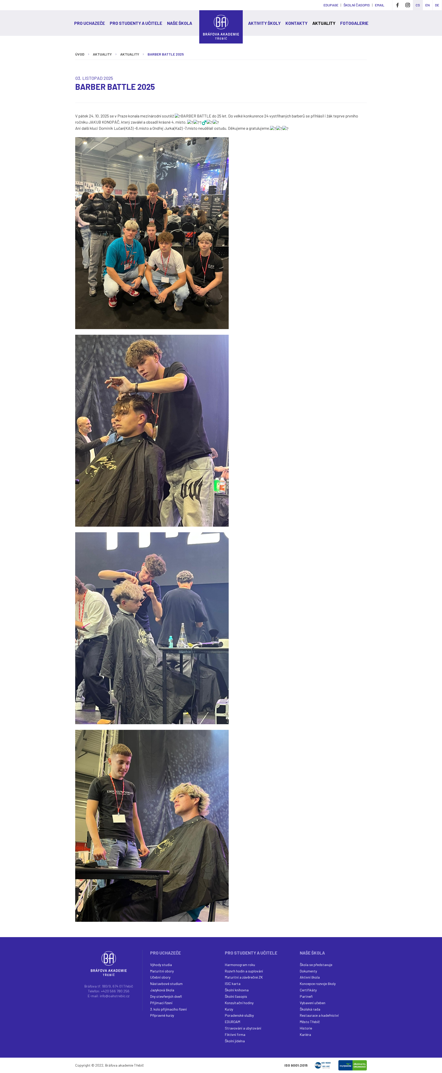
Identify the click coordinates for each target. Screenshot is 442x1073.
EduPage (331, 5)
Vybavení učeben (312, 1003)
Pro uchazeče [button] (89, 23)
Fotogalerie (354, 23)
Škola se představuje (316, 964)
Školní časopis (236, 996)
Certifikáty (308, 990)
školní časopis (357, 5)
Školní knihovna (237, 990)
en (427, 5)
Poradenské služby (239, 1015)
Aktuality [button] (323, 23)
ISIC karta (232, 983)
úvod (79, 54)
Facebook (397, 5)
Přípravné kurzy (162, 1015)
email (379, 5)
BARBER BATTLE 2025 (166, 54)
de (437, 5)
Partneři (306, 996)
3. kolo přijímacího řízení (168, 1009)
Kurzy (229, 1009)
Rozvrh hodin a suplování (244, 971)
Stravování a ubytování (243, 1028)
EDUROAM (232, 1022)
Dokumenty (308, 971)
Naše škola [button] (179, 23)
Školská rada (310, 1009)
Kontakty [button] (296, 23)
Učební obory (160, 977)
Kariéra (305, 1034)
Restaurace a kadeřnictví (319, 1015)
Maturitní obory (162, 971)
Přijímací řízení (161, 1003)
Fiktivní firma (235, 1034)
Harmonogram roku (240, 964)
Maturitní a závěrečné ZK (244, 977)
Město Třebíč (310, 1022)
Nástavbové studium (166, 983)
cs (418, 5)
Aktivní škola (310, 977)
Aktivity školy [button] (264, 23)
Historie (306, 1028)
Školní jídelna (235, 1041)
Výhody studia (161, 964)
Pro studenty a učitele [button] (136, 23)
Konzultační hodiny (239, 1003)
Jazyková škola (162, 990)
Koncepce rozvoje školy (318, 983)
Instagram (408, 5)
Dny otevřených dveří (166, 996)
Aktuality (129, 54)
